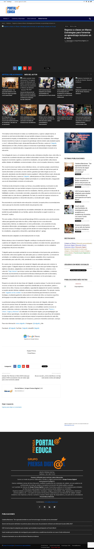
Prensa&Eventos (76, 545)
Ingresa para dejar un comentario (11, 407)
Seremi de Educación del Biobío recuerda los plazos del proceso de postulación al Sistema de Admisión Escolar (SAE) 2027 (28, 95)
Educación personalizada (84, 243)
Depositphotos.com (69, 425)
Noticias (5, 18)
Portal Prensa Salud (55, 545)
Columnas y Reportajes (18, 18)
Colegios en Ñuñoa (70, 243)
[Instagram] (86, 1)
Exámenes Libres (69, 247)
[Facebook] (84, 1)
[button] (90, 19)
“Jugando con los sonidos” (13, 292)
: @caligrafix (36, 323)
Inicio (3, 23)
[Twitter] (91, 1)
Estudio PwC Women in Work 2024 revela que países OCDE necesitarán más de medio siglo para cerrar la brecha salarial (15, 378)
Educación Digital (69, 245)
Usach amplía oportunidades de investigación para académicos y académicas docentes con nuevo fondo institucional (65, 93)
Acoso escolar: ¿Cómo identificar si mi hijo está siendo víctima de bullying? (48, 377)
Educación (5, 87)
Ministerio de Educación (71, 249)
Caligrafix (25, 328)
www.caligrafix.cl (21, 323)
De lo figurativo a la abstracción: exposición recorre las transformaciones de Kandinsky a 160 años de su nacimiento (10, 120)
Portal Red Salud (45, 547)
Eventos (5, 114)
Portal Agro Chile (66, 545)
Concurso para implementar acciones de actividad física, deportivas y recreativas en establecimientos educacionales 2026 (83, 120)
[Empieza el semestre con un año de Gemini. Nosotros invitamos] (84, 82)
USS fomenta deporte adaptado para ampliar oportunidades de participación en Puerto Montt (83, 195)
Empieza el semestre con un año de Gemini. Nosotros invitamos (83, 91)
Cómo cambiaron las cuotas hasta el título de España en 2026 (65, 118)
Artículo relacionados (12, 75)
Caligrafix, (54, 143)
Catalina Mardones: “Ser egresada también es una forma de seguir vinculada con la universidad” (83, 168)
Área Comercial (31, 18)
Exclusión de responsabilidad (23, 545)
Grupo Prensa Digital (8, 545)
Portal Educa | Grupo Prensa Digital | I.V (77, 40)
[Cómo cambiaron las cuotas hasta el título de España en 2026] (65, 110)
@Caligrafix (12, 328)
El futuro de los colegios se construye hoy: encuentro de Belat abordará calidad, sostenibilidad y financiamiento (47, 120)
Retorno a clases (73, 26)
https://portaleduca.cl (19, 390)
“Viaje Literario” (12, 271)
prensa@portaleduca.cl (51, 502)
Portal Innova (44, 545)
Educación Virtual (81, 245)
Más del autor (30, 75)
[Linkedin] (89, 1)
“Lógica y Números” (13, 311)
